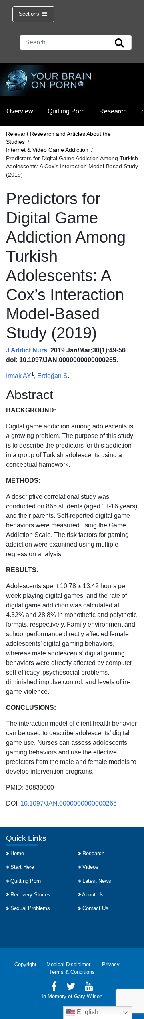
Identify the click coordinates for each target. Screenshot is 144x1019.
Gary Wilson (88, 996)
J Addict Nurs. (27, 350)
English (86, 1012)
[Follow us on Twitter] (70, 987)
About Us (93, 895)
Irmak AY (18, 375)
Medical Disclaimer (68, 964)
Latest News (96, 881)
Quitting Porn (66, 111)
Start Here (22, 867)
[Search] (119, 43)
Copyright (25, 964)
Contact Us (95, 908)
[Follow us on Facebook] (54, 987)
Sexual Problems (30, 908)
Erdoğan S (52, 375)
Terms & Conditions (72, 972)
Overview (19, 111)
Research (113, 111)
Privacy (111, 964)
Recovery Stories (30, 895)
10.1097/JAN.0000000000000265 (68, 803)
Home (17, 853)
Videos (90, 867)
